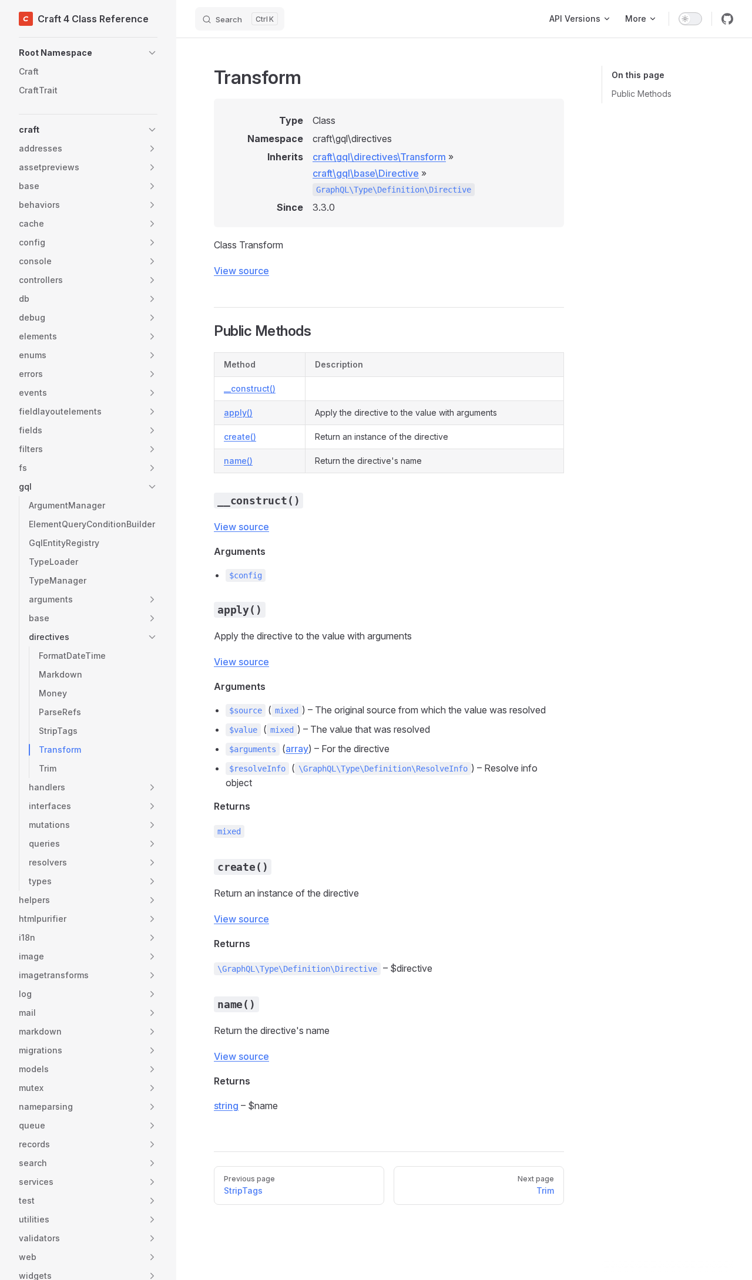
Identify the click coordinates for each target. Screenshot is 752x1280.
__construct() (250, 388)
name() (238, 461)
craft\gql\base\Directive (366, 173)
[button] (88, 52)
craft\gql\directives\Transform (379, 157)
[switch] (690, 18)
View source (241, 271)
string (226, 1105)
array (297, 748)
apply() (238, 412)
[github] (727, 18)
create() (240, 437)
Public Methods (642, 94)
